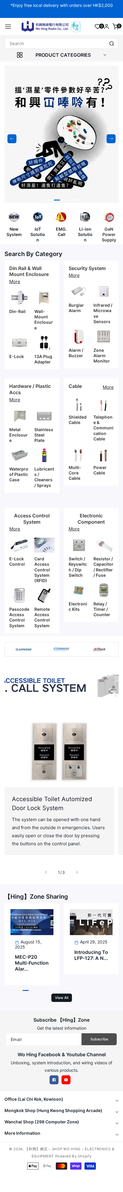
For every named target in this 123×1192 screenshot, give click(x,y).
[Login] (107, 27)
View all (61, 997)
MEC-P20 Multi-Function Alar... (32, 963)
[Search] (111, 43)
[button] (8, 26)
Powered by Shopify (73, 1156)
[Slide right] (77, 872)
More (14, 281)
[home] (61, 1185)
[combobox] (61, 43)
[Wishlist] (98, 27)
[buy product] (14, 217)
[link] (61, 685)
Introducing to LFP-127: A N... (91, 955)
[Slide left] (46, 872)
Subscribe (99, 1039)
